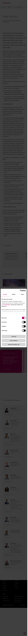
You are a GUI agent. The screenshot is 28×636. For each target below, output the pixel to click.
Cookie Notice (7, 304)
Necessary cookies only (13, 344)
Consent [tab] (5, 294)
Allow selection (13, 340)
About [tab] (22, 294)
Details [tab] (13, 294)
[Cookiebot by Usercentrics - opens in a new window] (20, 290)
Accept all (13, 336)
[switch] (24, 322)
